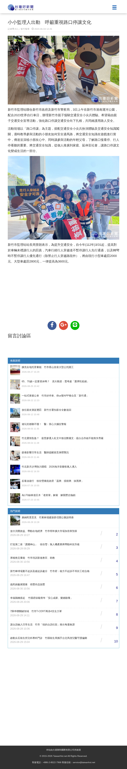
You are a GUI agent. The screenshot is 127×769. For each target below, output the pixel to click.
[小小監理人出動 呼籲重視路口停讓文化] (52, 325)
